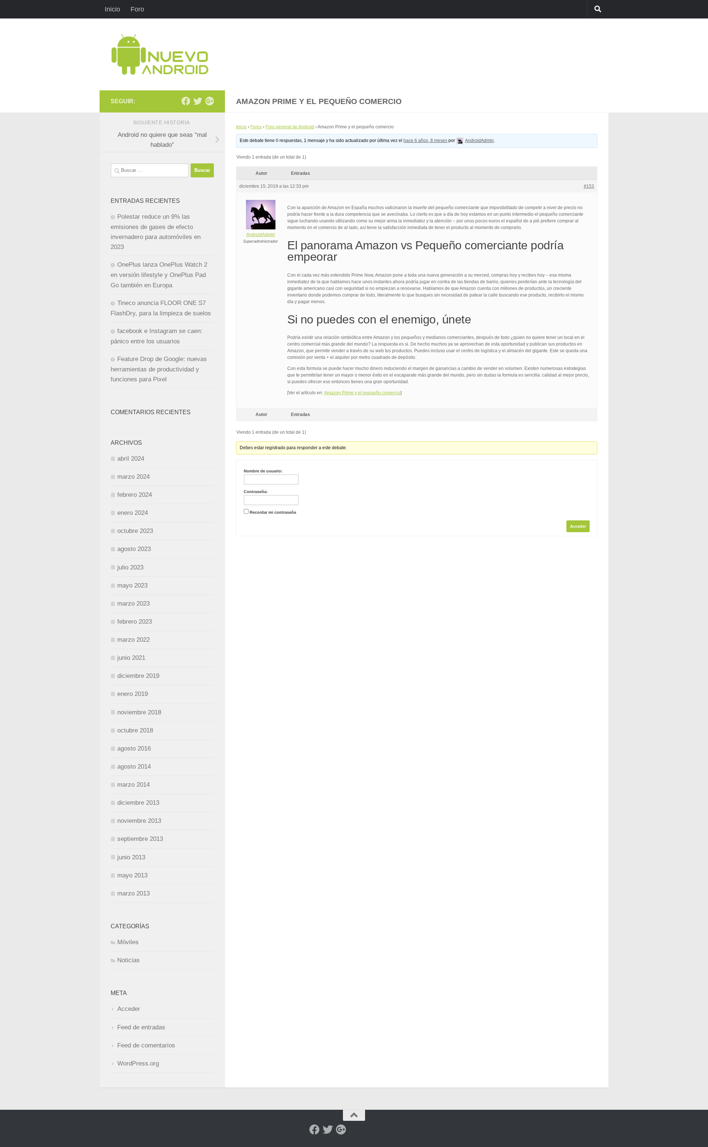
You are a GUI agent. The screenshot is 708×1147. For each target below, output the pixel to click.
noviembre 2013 (139, 820)
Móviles (128, 942)
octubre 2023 (135, 530)
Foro (137, 9)
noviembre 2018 (139, 712)
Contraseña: (256, 491)
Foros (256, 126)
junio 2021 (131, 657)
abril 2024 (130, 458)
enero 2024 (132, 512)
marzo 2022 (133, 639)
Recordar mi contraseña (273, 512)
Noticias (128, 960)
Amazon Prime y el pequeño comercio (362, 392)
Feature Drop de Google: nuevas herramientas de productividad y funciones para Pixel (159, 369)
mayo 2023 (132, 585)
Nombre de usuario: (263, 471)
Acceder (578, 526)
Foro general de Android (290, 126)
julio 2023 (130, 567)
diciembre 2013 (138, 802)
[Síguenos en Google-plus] (209, 101)
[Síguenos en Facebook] (185, 101)
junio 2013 (131, 857)
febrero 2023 (134, 621)
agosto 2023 (134, 548)
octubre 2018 (135, 730)
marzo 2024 (133, 476)
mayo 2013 (132, 875)
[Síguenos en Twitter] (197, 101)
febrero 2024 (134, 494)
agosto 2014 (134, 766)
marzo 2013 (133, 893)
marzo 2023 (133, 603)
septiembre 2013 (140, 838)
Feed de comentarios (146, 1045)
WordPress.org (138, 1063)
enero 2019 (132, 693)
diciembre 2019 (138, 675)
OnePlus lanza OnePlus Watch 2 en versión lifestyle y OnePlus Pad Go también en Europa (159, 274)
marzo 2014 (133, 784)
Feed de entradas (141, 1027)
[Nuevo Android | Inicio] (160, 54)
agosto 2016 (134, 748)
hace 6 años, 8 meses (425, 140)
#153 (589, 186)
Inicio (112, 9)
